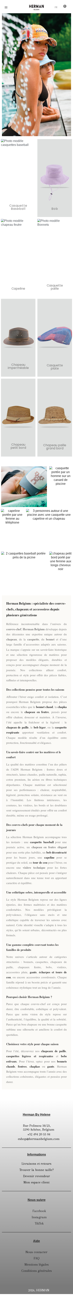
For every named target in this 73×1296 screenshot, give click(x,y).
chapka (62, 707)
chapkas (35, 1066)
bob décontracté (56, 852)
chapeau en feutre (37, 712)
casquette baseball (42, 842)
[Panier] (63, 7)
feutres (22, 1066)
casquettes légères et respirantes (29, 1056)
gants (33, 972)
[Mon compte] (49, 8)
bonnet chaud (44, 707)
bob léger (40, 727)
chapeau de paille (17, 727)
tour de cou (40, 862)
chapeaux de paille (53, 1051)
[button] (15, 7)
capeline (49, 857)
